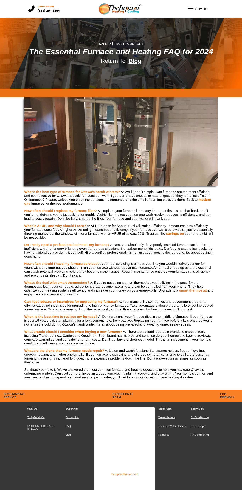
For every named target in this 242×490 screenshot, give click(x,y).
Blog (135, 61)
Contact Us (72, 417)
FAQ (68, 426)
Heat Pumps (198, 426)
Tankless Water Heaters (172, 426)
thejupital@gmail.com (124, 474)
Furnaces (163, 434)
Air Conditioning (200, 417)
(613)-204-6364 (49, 10)
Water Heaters (166, 417)
